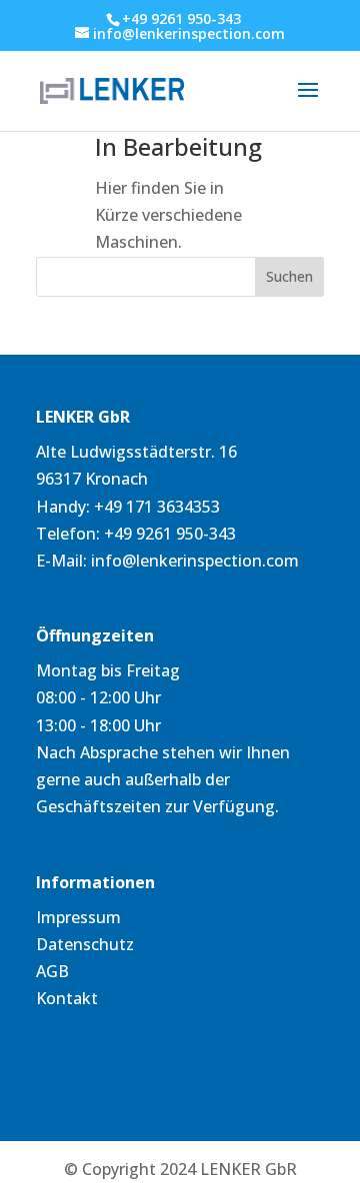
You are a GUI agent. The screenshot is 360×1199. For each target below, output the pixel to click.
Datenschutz (85, 944)
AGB (52, 971)
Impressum (78, 917)
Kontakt (67, 998)
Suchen (289, 276)
